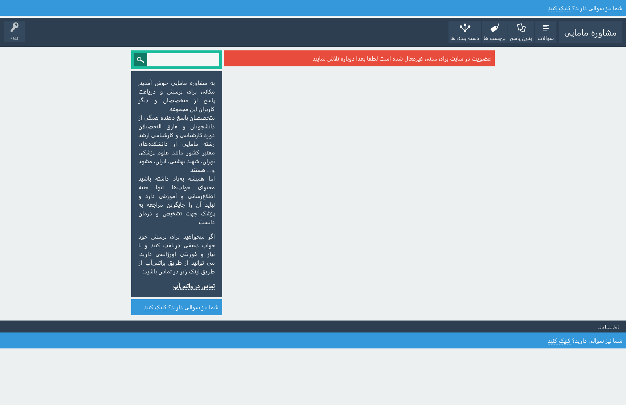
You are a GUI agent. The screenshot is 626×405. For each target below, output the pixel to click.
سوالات (546, 37)
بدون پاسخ (521, 37)
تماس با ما (609, 326)
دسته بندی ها (464, 37)
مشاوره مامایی (590, 32)
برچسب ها (495, 37)
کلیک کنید (559, 8)
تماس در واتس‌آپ (194, 285)
